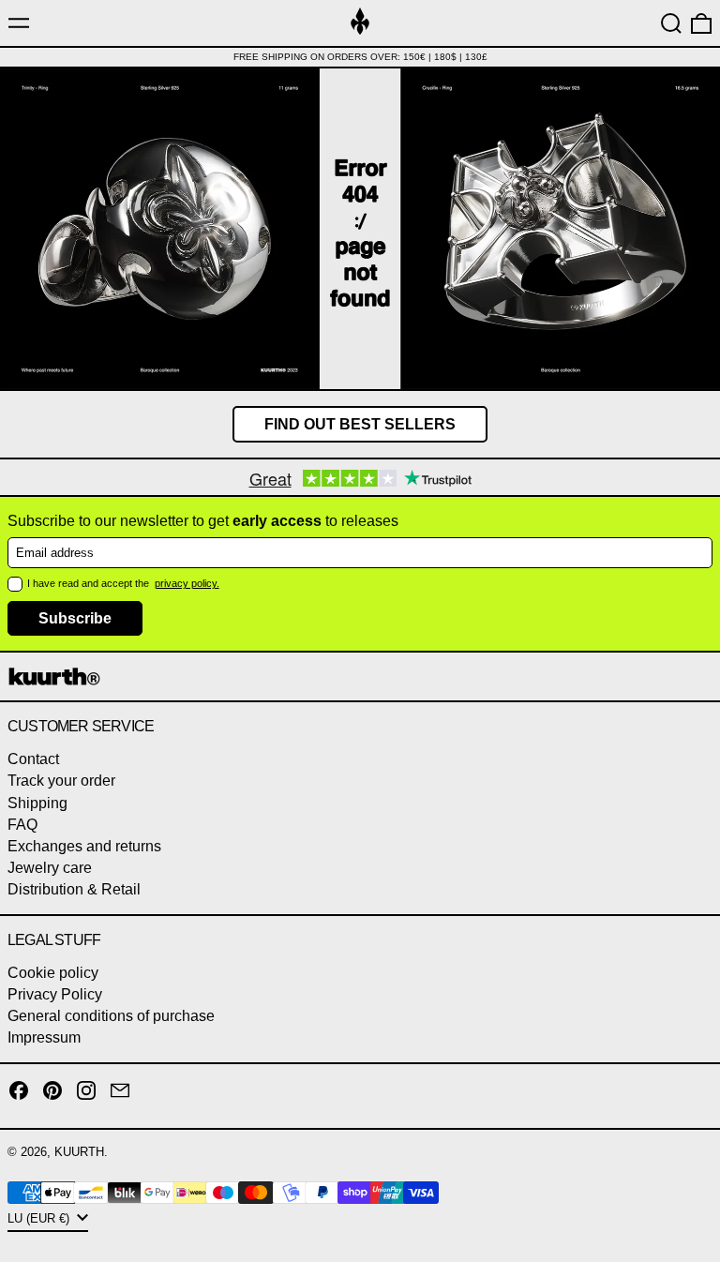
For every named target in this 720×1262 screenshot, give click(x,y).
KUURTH (79, 1152)
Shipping (38, 803)
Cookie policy (53, 973)
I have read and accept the (89, 583)
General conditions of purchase (111, 1016)
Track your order (61, 781)
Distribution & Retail (74, 889)
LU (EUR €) (40, 1218)
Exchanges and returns (84, 846)
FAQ (23, 825)
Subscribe (75, 618)
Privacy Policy (55, 994)
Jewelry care (50, 868)
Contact (33, 759)
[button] (671, 23)
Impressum (44, 1037)
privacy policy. (187, 583)
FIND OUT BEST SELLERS (360, 424)
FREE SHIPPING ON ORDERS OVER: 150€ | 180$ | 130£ (360, 57)
